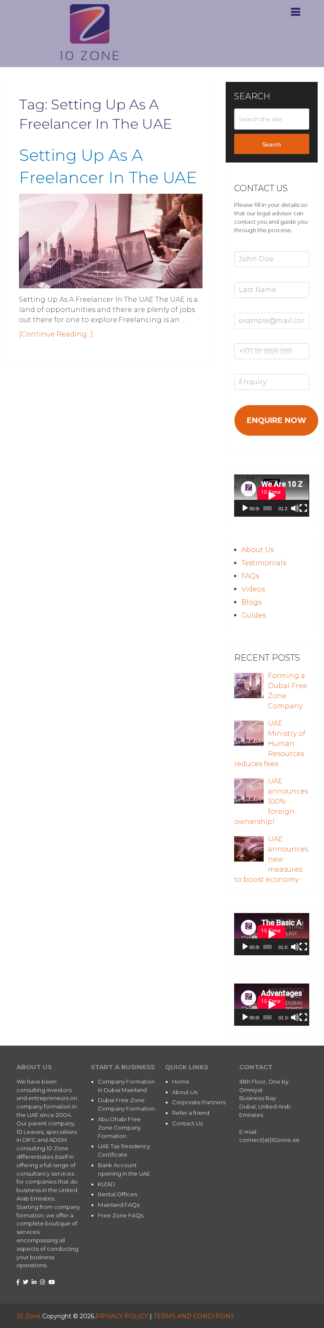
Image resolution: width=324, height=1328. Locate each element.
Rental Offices (117, 1194)
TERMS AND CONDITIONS (194, 1316)
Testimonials (263, 563)
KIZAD (106, 1184)
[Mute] (295, 508)
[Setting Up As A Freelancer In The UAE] (110, 241)
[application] (271, 495)
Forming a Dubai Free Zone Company (287, 691)
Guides (253, 615)
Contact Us (187, 1123)
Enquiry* (245, 369)
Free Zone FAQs (120, 1215)
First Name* (250, 246)
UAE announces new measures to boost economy (271, 859)
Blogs (251, 602)
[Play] (245, 508)
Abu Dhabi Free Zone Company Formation (119, 1127)
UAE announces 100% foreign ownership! (271, 801)
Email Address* (254, 308)
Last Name (249, 277)
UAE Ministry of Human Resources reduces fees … (269, 743)
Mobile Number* (257, 339)
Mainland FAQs (119, 1204)
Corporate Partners (199, 1102)
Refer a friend (190, 1112)
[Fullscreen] (303, 508)
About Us (257, 550)
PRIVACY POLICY (121, 1316)
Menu (277, 4)
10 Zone (28, 1316)
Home (180, 1081)
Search (271, 144)
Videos (253, 589)
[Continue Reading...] (56, 334)
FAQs (250, 576)
